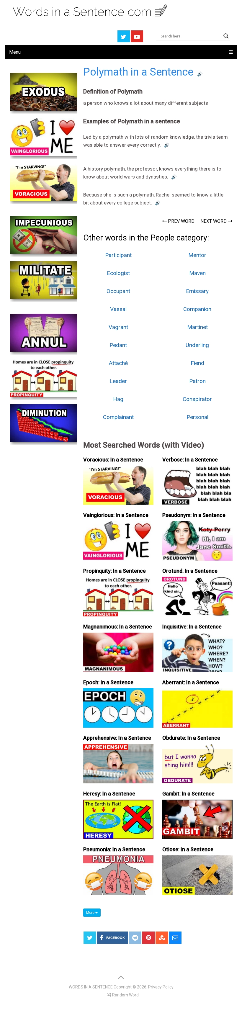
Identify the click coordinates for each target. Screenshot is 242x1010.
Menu (15, 52)
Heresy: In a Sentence (109, 793)
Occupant (118, 291)
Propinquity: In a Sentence (114, 571)
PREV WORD (180, 221)
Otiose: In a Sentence (187, 849)
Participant (118, 255)
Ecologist (118, 273)
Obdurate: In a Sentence (191, 738)
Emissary (197, 291)
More (90, 913)
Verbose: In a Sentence (190, 459)
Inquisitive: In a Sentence (192, 626)
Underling (197, 345)
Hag (118, 399)
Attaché (118, 363)
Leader (118, 381)
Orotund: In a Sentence (190, 571)
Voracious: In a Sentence (113, 459)
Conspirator (197, 399)
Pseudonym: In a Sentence (193, 515)
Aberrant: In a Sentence (190, 682)
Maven (197, 273)
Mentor (197, 255)
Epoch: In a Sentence (108, 682)
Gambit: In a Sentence (188, 793)
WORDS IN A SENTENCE (91, 987)
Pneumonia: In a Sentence (114, 849)
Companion (197, 309)
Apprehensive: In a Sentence (117, 738)
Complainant (118, 417)
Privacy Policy (161, 987)
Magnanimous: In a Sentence (117, 626)
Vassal (118, 309)
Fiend (197, 363)
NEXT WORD (214, 221)
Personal (197, 417)
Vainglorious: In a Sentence (115, 515)
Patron (197, 381)
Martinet (197, 327)
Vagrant (118, 327)
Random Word (125, 995)
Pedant (118, 345)
